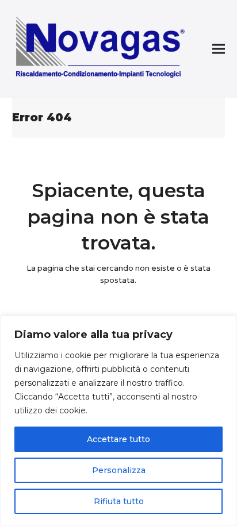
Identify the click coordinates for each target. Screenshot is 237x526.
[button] (218, 49)
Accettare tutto (118, 439)
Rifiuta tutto (119, 501)
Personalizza (119, 470)
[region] (118, 421)
